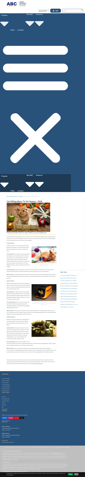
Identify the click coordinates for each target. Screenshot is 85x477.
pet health (65, 296)
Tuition (12, 30)
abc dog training (70, 283)
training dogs (71, 278)
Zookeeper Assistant (5, 388)
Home (8, 196)
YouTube (16, 417)
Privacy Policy (45, 447)
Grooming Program (5, 382)
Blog (2, 406)
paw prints (71, 275)
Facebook (4, 417)
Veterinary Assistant (5, 380)
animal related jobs (69, 288)
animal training (66, 304)
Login (56, 10)
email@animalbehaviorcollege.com (8, 442)
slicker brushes (10, 307)
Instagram (10, 417)
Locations (21, 30)
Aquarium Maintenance (6, 386)
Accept (70, 474)
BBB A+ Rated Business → (6, 420)
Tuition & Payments (5, 400)
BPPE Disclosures (37, 447)
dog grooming (72, 285)
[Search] (82, 10)
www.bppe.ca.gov (56, 453)
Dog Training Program (6, 378)
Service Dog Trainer (5, 390)
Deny (76, 474)
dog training (64, 275)
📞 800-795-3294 (43, 11)
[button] (35, 102)
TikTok (21, 417)
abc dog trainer (66, 293)
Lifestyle (11, 196)
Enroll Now (4, 396)
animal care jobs (68, 291)
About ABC (4, 404)
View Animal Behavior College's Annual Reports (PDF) (14, 471)
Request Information (5, 398)
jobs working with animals (68, 299)
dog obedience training (67, 306)
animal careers (71, 280)
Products (21, 196)
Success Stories (4, 409)
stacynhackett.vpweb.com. (37, 363)
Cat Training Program (6, 384)
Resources (16, 196)
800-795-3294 (5, 440)
